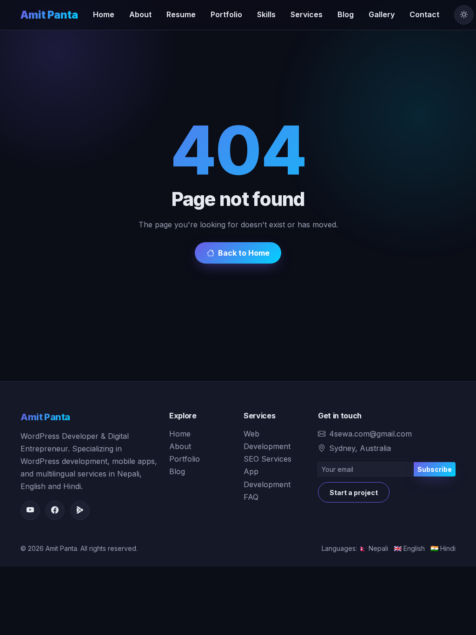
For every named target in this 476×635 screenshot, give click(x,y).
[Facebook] (55, 510)
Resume (181, 14)
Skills (266, 14)
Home (103, 14)
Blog (345, 14)
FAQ (251, 497)
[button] (464, 15)
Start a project (354, 492)
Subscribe (434, 469)
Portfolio (226, 14)
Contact (424, 14)
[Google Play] (80, 510)
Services (307, 14)
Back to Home (244, 253)
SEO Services (267, 458)
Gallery (382, 14)
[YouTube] (30, 510)
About (140, 14)
